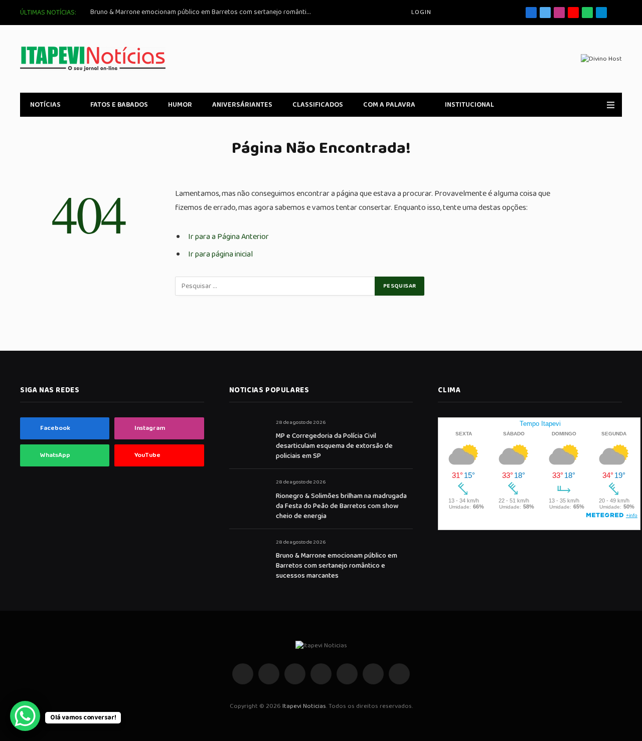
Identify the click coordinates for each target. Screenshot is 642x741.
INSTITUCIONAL (469, 104)
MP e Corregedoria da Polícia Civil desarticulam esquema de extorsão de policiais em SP (334, 446)
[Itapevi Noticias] (93, 59)
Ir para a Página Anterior (228, 236)
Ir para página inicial (220, 254)
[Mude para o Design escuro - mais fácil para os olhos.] (596, 105)
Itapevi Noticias (304, 706)
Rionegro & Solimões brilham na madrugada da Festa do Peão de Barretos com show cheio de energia (341, 506)
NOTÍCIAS (45, 104)
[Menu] (610, 105)
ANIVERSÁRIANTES (242, 104)
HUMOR (180, 104)
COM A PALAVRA (389, 104)
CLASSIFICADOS (317, 104)
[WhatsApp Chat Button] (25, 716)
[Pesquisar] (618, 13)
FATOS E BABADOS (119, 104)
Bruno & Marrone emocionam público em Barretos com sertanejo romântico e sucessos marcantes (203, 12)
